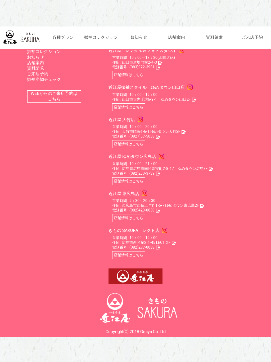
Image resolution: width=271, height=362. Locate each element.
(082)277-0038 (142, 247)
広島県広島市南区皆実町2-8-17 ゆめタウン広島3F (164, 168)
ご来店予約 (252, 38)
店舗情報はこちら (128, 75)
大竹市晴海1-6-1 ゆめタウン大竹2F (151, 131)
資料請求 (214, 38)
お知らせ (138, 38)
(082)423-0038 (142, 210)
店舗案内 (176, 38)
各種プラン (63, 38)
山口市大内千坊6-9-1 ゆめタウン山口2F (156, 99)
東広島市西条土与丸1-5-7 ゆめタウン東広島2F (160, 205)
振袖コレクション (101, 38)
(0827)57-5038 (142, 136)
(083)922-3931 (142, 67)
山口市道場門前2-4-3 (139, 62)
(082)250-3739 (142, 173)
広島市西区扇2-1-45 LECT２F (146, 242)
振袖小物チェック (44, 79)
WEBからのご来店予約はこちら (54, 96)
